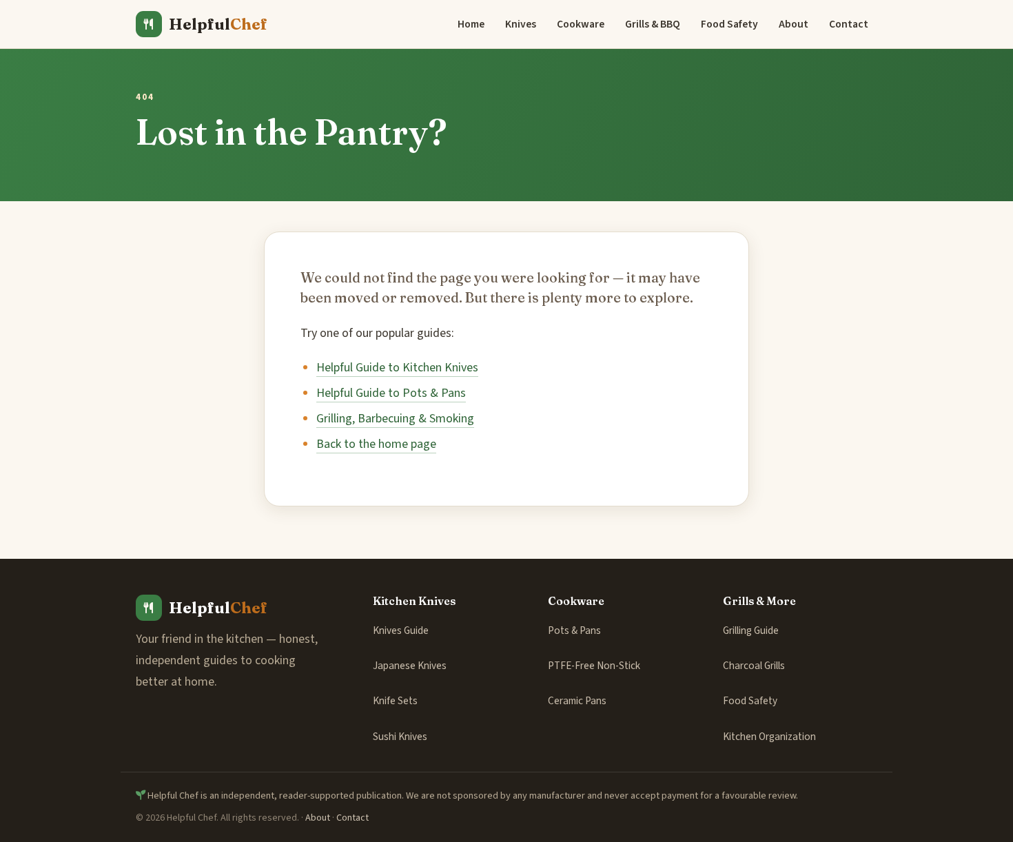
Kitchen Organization (769, 736)
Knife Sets (395, 700)
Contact (848, 24)
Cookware (580, 24)
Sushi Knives (400, 736)
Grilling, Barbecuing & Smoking (395, 418)
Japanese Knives (410, 665)
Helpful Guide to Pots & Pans (391, 393)
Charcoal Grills (754, 665)
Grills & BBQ (652, 24)
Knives (520, 24)
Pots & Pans (574, 630)
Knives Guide (401, 630)
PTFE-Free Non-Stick (594, 665)
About (793, 24)
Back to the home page (376, 444)
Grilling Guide (751, 630)
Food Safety (729, 24)
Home (471, 24)
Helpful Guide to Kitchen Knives (397, 367)
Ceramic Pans (577, 700)
